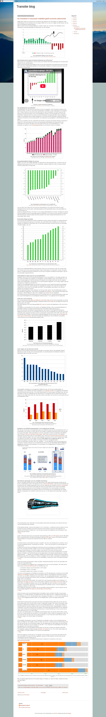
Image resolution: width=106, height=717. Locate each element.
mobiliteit (59, 687)
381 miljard (56, 535)
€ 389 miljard (48, 537)
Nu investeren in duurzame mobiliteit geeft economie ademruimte (41, 19)
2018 (74, 19)
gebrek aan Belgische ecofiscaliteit (38, 300)
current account (42, 687)
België (37, 687)
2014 (74, 25)
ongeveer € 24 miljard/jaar (23, 574)
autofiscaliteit (33, 687)
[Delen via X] (48, 685)
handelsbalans (48, 687)
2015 (74, 23)
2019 (74, 18)
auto (22, 687)
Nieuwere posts (21, 692)
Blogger (69, 713)
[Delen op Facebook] (50, 685)
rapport (46, 477)
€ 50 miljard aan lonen (28, 581)
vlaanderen (65, 687)
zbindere (56, 713)
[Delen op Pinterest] (51, 685)
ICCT (47, 621)
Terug (18, 681)
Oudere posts (65, 692)
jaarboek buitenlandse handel (50, 56)
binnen (59, 485)
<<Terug (19, 533)
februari (76, 33)
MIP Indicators (39, 105)
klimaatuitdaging (35, 125)
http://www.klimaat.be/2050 (23, 640)
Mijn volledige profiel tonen (24, 707)
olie (62, 687)
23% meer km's (43, 304)
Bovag (64, 620)
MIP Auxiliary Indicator (38, 205)
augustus (76, 26)
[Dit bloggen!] (47, 685)
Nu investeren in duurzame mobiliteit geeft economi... (80, 29)
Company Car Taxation (43, 629)
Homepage (43, 692)
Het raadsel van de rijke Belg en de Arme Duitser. (41, 588)
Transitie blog (26, 6)
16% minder (50, 301)
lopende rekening (54, 687)
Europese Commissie (57, 581)
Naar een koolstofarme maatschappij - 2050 (35, 434)
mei (75, 31)
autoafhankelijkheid (26, 687)
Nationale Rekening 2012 (31, 565)
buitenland (65, 485)
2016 (74, 21)
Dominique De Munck (25, 705)
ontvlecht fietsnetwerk (48, 483)
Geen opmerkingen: (39, 685)
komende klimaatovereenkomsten (57, 435)
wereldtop (48, 291)
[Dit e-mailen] (45, 685)
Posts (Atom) (26, 694)
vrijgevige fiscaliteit (49, 390)
